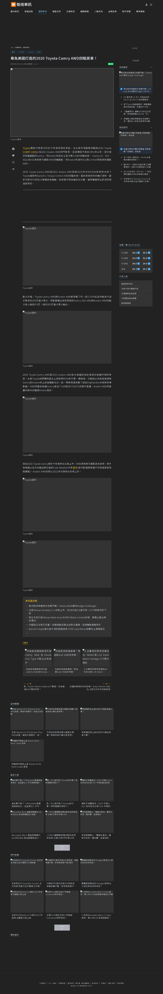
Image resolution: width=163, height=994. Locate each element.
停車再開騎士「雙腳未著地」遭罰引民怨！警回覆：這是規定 (96, 836)
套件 (13, 52)
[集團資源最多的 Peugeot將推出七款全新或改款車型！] (97, 870)
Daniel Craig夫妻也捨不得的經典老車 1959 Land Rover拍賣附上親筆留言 (67, 628)
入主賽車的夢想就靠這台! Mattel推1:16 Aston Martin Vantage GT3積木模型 (96, 670)
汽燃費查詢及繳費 (128, 298)
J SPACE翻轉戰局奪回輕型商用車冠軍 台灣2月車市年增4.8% (61, 836)
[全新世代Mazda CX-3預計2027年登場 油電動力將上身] (27, 902)
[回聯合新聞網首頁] (13, 4)
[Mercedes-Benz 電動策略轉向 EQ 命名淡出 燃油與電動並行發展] (27, 822)
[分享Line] (13, 155)
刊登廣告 (42, 983)
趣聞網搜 (84, 11)
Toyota (31, 52)
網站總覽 (120, 983)
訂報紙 (103, 983)
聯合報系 (95, 983)
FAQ (49, 983)
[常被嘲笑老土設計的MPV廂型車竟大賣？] (97, 719)
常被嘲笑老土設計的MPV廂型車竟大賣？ (96, 733)
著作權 (77, 983)
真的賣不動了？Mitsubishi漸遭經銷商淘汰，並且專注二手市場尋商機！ (26, 805)
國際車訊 (42, 11)
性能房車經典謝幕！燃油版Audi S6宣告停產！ (66, 670)
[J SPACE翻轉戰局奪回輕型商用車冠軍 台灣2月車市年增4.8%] (62, 822)
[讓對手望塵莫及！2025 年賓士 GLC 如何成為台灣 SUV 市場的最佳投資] (97, 790)
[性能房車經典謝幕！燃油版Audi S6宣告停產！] (67, 658)
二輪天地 (98, 11)
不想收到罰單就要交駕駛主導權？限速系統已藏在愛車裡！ (60, 733)
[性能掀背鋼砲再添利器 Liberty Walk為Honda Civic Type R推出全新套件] (38, 658)
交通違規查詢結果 (128, 293)
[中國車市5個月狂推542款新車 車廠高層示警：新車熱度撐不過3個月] (62, 870)
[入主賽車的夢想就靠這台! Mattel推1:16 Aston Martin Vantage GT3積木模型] (96, 658)
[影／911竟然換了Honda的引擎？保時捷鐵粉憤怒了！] (62, 790)
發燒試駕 (29, 11)
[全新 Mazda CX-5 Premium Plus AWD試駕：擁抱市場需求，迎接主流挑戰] (27, 719)
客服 (54, 983)
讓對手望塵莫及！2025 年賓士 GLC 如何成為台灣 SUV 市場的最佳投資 (97, 805)
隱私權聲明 (85, 983)
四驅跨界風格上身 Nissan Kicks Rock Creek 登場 (26, 765)
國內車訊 (15, 11)
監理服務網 (126, 303)
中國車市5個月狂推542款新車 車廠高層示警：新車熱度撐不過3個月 (62, 884)
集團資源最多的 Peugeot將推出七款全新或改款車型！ (96, 884)
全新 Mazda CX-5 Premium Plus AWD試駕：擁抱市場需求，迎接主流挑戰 (27, 733)
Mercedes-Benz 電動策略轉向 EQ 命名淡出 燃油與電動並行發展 (26, 836)
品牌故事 (112, 11)
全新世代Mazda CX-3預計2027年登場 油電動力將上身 (27, 916)
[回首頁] (24, 4)
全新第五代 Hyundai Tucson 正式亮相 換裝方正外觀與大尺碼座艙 (27, 884)
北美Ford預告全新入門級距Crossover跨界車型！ (59, 916)
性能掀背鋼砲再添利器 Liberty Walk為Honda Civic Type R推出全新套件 (37, 670)
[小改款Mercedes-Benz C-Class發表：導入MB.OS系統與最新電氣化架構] (97, 902)
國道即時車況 (127, 283)
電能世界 (56, 11)
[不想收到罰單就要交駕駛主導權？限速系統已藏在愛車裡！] (62, 719)
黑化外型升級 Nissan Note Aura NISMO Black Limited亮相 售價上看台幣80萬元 (67, 619)
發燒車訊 (18, 47)
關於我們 (111, 983)
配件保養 (126, 11)
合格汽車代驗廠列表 (129, 288)
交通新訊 (70, 11)
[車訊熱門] (151, 127)
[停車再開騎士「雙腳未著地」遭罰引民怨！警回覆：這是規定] (97, 822)
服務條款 (71, 983)
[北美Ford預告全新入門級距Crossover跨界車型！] (62, 902)
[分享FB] (13, 149)
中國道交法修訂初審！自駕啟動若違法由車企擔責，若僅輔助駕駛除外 (65, 624)
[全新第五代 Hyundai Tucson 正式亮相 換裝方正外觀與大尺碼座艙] (27, 870)
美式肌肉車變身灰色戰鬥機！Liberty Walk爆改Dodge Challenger (62, 605)
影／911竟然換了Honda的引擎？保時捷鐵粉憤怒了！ (60, 805)
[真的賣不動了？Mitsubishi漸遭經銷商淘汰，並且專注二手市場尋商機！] (27, 790)
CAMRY (22, 52)
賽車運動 (140, 11)
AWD (39, 52)
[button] (150, 4)
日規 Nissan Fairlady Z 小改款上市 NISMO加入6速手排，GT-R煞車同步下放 (67, 612)
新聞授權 (62, 983)
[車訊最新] (151, 67)
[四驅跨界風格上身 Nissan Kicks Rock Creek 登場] (27, 750)
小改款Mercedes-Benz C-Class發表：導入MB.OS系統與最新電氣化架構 (96, 916)
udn (12, 47)
